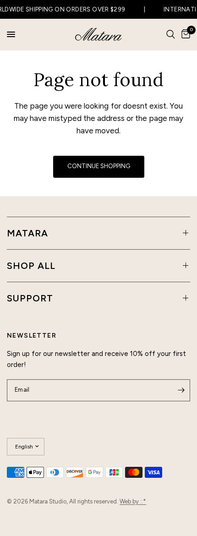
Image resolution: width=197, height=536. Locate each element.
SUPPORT (30, 298)
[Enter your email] (181, 390)
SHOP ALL (31, 265)
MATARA (27, 233)
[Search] (170, 34)
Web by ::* (133, 501)
